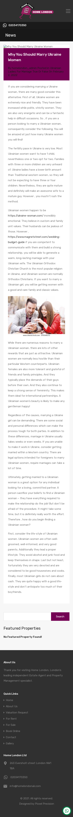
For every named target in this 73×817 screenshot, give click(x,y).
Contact (11, 737)
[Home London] (36, 17)
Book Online (13, 731)
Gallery (10, 743)
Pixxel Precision (44, 803)
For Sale (11, 725)
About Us (12, 706)
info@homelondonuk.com (25, 786)
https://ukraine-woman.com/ (25, 215)
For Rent (11, 718)
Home (9, 700)
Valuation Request (17, 712)
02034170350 (17, 25)
